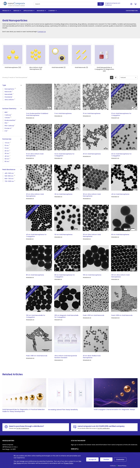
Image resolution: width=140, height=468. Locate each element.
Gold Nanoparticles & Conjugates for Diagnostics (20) (104, 69)
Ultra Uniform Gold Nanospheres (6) (35, 68)
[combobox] (69, 4)
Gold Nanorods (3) (81, 67)
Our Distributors (132, 11)
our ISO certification (104, 428)
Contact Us (42, 32)
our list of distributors (22, 428)
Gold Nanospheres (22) (13, 67)
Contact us (108, 5)
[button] (111, 77)
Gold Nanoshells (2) (59, 67)
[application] (70, 460)
